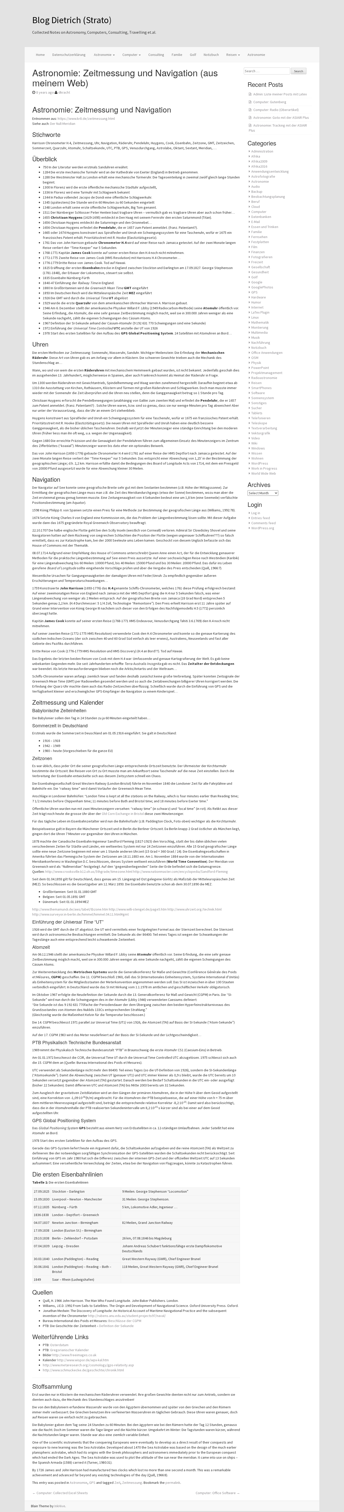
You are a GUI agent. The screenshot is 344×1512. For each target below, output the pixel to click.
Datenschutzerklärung (69, 54)
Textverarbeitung (264, 428)
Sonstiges (259, 403)
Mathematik (260, 322)
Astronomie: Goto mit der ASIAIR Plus (281, 117)
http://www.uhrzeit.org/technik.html (194, 909)
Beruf (255, 201)
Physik (256, 362)
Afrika (255, 156)
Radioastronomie (264, 377)
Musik (255, 337)
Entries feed (260, 518)
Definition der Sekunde (116, 1326)
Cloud (255, 206)
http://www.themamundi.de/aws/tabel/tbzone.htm (70, 909)
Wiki (254, 443)
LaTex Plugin (260, 312)
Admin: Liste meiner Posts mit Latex (280, 94)
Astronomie (102, 54)
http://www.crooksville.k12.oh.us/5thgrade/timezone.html (88, 871)
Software (258, 393)
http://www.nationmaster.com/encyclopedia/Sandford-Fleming (180, 871)
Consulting (156, 54)
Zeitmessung (132, 1482)
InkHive (59, 1506)
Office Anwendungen (267, 352)
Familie (177, 54)
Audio (255, 186)
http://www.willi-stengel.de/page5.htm (138, 909)
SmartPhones (261, 388)
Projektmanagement (266, 372)
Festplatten (260, 242)
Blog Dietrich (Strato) (72, 20)
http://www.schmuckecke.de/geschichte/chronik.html (83, 1370)
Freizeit (257, 262)
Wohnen (257, 458)
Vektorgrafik (260, 433)
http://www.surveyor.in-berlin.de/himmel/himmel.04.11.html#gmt (80, 914)
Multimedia (259, 332)
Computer (130, 54)
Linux (255, 317)
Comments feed (263, 523)
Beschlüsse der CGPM (124, 1320)
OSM (254, 357)
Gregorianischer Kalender (69, 1350)
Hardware (258, 297)
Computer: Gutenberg (269, 102)
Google (256, 282)
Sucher (256, 408)
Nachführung (260, 342)
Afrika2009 (259, 161)
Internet (257, 307)
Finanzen (258, 252)
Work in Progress (264, 468)
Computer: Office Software (218, 1493)
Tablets (256, 413)
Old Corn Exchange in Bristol (123, 813)
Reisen (231, 54)
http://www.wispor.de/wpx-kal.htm (83, 1360)
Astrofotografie (263, 176)
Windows (258, 448)
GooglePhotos (262, 287)
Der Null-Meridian (62, 123)
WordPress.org (262, 528)
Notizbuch (211, 54)
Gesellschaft (260, 267)
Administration (262, 151)
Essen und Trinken (264, 226)
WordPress (259, 463)
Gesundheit (260, 272)
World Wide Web (263, 473)
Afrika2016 (259, 166)
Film (254, 247)
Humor (256, 302)
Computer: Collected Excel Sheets (60, 1493)
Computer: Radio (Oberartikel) (276, 109)
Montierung (259, 327)
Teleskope (259, 423)
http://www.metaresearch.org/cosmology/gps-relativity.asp (88, 1365)
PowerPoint (260, 367)
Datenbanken (261, 216)
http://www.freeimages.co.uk (74, 1355)
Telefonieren (260, 418)
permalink (172, 1482)
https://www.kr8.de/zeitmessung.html (86, 118)
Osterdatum (59, 1345)
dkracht (64, 92)
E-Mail (255, 221)
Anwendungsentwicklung (270, 171)
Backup (256, 191)
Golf (193, 54)
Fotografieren (261, 257)
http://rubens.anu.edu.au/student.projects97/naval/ (127, 1315)
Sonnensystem (262, 398)
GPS (92, 1482)
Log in (255, 513)
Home (40, 54)
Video (255, 438)
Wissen (256, 453)
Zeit (117, 1482)
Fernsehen (259, 237)
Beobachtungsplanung (268, 196)
